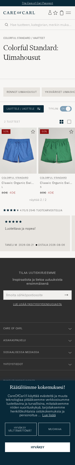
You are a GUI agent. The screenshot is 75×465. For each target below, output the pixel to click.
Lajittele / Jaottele (21, 108)
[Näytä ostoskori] (62, 13)
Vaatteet (39, 38)
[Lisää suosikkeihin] (32, 132)
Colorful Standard (16, 38)
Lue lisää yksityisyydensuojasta (37, 304)
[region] (37, 233)
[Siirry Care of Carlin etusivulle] (19, 12)
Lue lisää (49, 415)
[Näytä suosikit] (55, 13)
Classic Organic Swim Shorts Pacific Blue (18, 183)
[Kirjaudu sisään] (50, 12)
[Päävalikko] (68, 13)
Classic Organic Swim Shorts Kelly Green (56, 183)
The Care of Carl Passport (37, 3)
